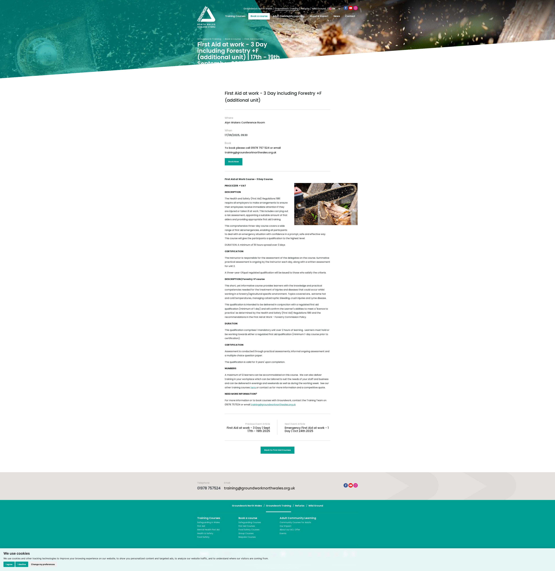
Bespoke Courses (247, 537)
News (337, 16)
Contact (350, 16)
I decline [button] (22, 564)
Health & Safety (205, 533)
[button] (334, 8)
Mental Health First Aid (208, 529)
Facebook (346, 8)
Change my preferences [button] (43, 564)
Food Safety (203, 537)
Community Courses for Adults (295, 522)
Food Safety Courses (248, 529)
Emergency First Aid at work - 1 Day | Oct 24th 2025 (307, 429)
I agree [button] (9, 564)
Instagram (355, 8)
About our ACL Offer (290, 529)
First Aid (201, 526)
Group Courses (246, 533)
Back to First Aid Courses (277, 450)
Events (283, 533)
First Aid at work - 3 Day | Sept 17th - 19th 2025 (248, 429)
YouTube (350, 8)
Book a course (259, 16)
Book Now (233, 161)
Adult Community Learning (288, 16)
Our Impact (285, 526)
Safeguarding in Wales (208, 522)
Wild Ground (319, 8)
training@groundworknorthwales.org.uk (273, 404)
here (253, 387)
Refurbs (305, 8)
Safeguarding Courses (249, 522)
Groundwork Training (287, 8)
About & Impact (319, 16)
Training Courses (235, 16)
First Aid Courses (254, 39)
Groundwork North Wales (258, 8)
